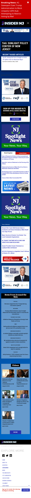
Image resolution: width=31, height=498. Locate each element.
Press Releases (6, 224)
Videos (15, 365)
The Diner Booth (6, 473)
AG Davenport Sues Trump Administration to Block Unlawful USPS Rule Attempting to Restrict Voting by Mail (11, 9)
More (15, 432)
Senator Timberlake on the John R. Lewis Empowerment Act (8, 422)
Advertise (4, 465)
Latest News (22, 153)
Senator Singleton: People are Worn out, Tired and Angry (23, 401)
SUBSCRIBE (15, 119)
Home (3, 460)
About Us (4, 462)
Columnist (5, 483)
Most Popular (8, 153)
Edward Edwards (6, 480)
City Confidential (6, 475)
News (3, 470)
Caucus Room (5, 478)
